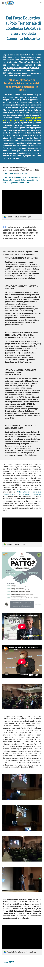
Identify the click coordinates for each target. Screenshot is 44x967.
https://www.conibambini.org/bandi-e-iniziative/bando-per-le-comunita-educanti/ (21, 70)
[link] (22, 205)
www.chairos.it (9, 112)
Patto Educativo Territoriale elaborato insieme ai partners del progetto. (22, 493)
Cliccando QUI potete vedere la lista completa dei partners (22, 118)
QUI (5, 226)
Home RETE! (8, 962)
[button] (2, 3)
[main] (22, 28)
